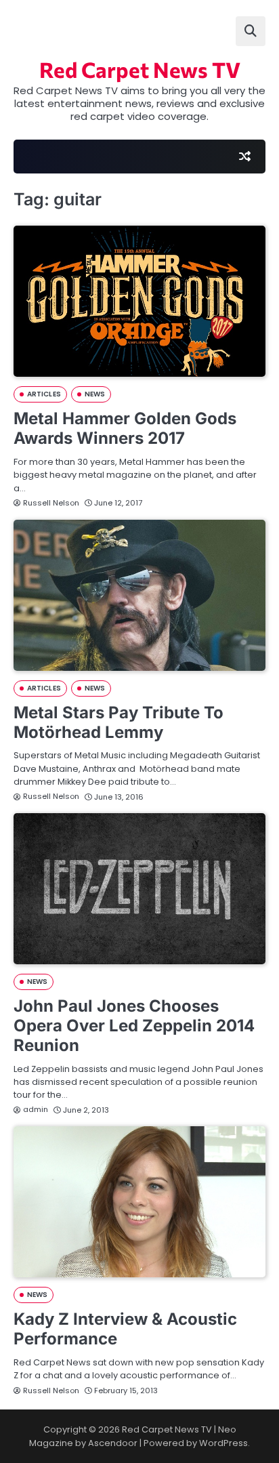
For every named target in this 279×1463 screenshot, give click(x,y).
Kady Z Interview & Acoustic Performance (125, 1328)
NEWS (95, 394)
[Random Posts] (244, 156)
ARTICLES (44, 394)
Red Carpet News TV (139, 69)
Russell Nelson (51, 502)
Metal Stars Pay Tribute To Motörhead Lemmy (118, 722)
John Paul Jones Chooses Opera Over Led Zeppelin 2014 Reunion (134, 1025)
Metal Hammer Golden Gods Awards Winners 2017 (125, 428)
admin (35, 1109)
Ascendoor (112, 1443)
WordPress (223, 1443)
